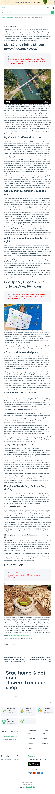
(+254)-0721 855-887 (11, 734)
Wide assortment (10, 720)
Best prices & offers (11, 709)
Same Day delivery (28, 709)
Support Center (31, 746)
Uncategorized (10, 17)
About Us (30, 733)
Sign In (43, 733)
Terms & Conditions (32, 741)
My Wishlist (44, 738)
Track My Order (45, 741)
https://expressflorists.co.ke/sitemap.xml (19, 635)
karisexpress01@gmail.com (11, 736)
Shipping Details (45, 743)
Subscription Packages (6, 759)
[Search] (52, 12)
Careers (30, 748)
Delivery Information (33, 736)
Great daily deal (47, 709)
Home (3, 17)
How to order (17, 759)
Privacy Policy (31, 738)
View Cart (44, 736)
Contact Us (30, 743)
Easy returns (29, 720)
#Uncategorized (13, 644)
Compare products (46, 746)
